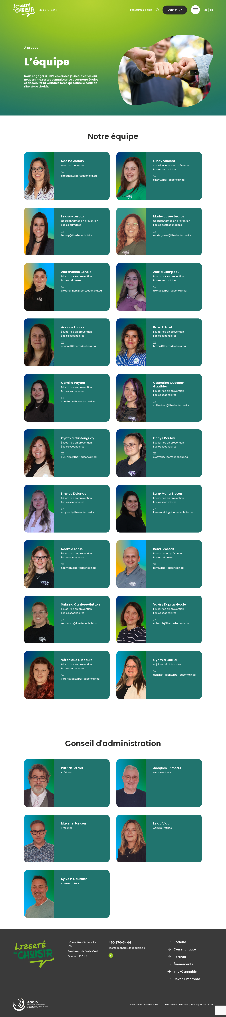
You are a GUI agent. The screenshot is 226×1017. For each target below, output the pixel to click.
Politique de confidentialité (144, 1004)
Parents (180, 956)
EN (205, 10)
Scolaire (180, 942)
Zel (211, 1004)
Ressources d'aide (141, 10)
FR (211, 10)
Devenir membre (187, 979)
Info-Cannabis (185, 971)
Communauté (185, 949)
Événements (183, 964)
